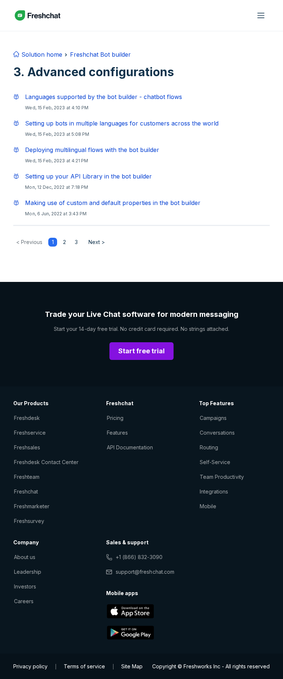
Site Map (132, 666)
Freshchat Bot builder (100, 54)
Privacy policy (30, 666)
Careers (24, 601)
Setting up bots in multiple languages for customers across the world (122, 123)
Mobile (208, 506)
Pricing (115, 418)
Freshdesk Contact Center (46, 462)
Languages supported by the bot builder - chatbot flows (103, 96)
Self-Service (215, 462)
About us (24, 557)
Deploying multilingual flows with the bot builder (92, 149)
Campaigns (213, 418)
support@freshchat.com (145, 572)
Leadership (27, 572)
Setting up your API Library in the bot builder (88, 176)
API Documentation (130, 447)
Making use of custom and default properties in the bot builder (112, 202)
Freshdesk (27, 418)
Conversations (217, 432)
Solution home (41, 54)
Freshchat (26, 491)
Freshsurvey (29, 521)
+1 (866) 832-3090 (139, 557)
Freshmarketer (32, 506)
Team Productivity (222, 477)
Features (117, 432)
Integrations (214, 491)
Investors (25, 586)
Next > (96, 242)
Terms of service (84, 666)
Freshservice (30, 432)
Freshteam (26, 477)
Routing (209, 447)
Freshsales (27, 447)
